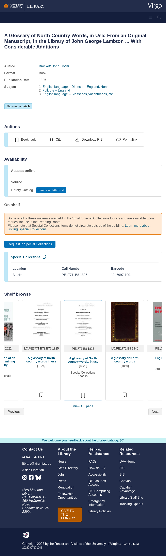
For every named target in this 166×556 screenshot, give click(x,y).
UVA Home (127, 461)
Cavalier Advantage (127, 489)
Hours (62, 461)
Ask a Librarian (33, 470)
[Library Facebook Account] (32, 478)
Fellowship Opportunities (67, 495)
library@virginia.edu (36, 463)
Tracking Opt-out (131, 504)
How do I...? (96, 468)
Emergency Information (96, 503)
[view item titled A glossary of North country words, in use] (83, 322)
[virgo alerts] (159, 17)
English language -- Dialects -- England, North (76, 86)
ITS (122, 468)
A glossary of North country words (124, 359)
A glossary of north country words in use (41, 359)
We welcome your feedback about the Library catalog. (80, 440)
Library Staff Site (131, 497)
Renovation (66, 487)
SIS (122, 474)
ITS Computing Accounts (99, 492)
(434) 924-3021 (33, 457)
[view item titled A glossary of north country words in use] (41, 321)
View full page (83, 406)
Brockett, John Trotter (54, 66)
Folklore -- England (56, 90)
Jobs (61, 474)
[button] (150, 18)
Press (62, 481)
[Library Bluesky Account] (38, 478)
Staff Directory (68, 468)
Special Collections (25, 257)
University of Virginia (106, 543)
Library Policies (99, 511)
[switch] (25, 139)
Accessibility (97, 474)
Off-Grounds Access (97, 482)
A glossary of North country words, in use (83, 359)
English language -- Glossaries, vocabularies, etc (78, 94)
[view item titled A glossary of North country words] (124, 321)
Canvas (125, 481)
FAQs (92, 461)
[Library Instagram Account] (25, 478)
